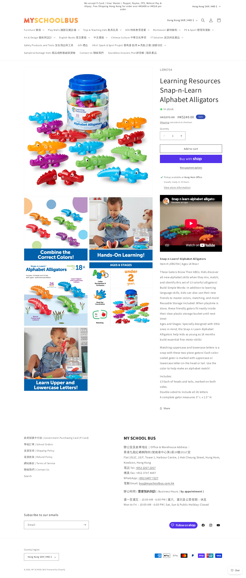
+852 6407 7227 (148, 478)
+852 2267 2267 (146, 468)
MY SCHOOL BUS (38, 569)
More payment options (191, 167)
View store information (177, 187)
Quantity (164, 128)
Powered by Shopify (56, 569)
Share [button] (167, 408)
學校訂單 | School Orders (38, 444)
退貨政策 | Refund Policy (38, 456)
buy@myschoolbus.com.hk (156, 483)
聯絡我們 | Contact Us (36, 469)
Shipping (164, 122)
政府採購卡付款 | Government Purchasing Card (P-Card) (56, 437)
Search (28, 475)
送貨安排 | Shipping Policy (39, 450)
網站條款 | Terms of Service (39, 463)
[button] (34, 30)
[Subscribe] (85, 525)
